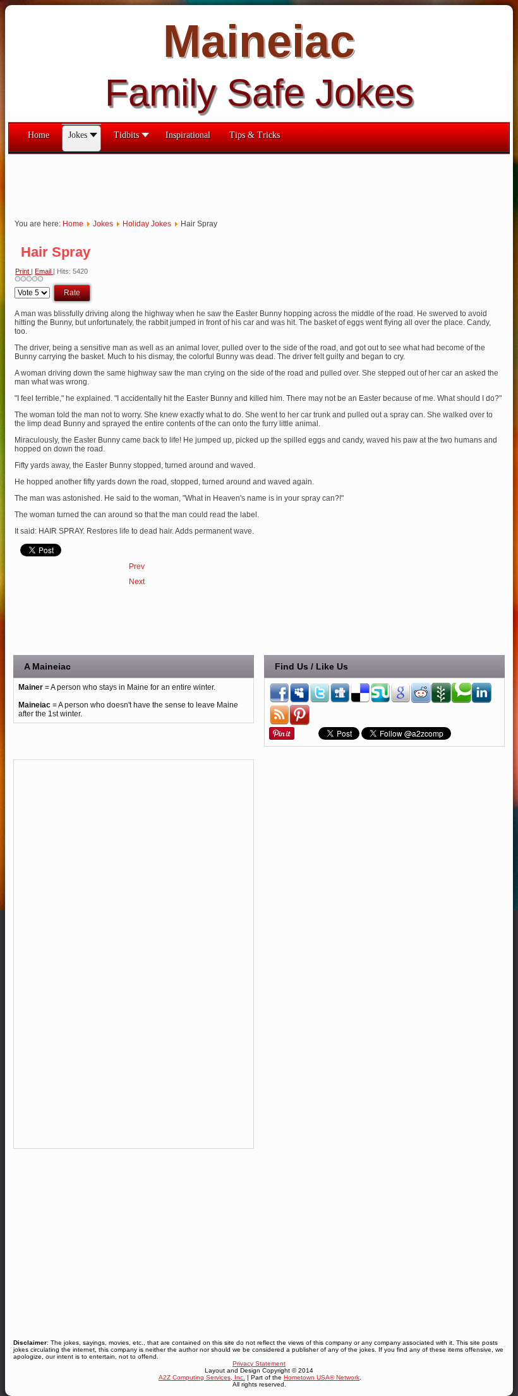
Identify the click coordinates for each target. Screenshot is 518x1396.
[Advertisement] (238, 182)
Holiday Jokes (147, 223)
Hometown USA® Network (321, 1377)
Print (23, 271)
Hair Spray (55, 252)
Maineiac (259, 41)
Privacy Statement (259, 1363)
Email (44, 271)
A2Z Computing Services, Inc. (202, 1377)
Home (73, 223)
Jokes (103, 223)
